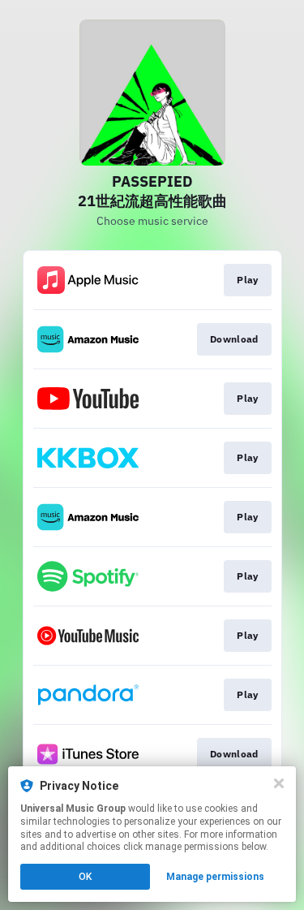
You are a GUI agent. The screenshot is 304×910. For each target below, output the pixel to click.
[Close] (279, 783)
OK (85, 876)
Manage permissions (215, 876)
